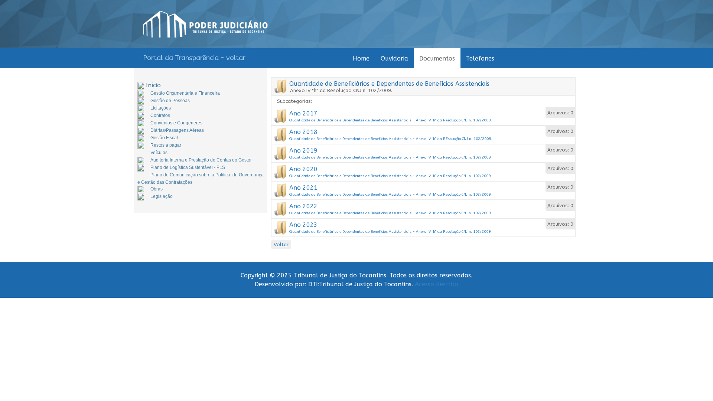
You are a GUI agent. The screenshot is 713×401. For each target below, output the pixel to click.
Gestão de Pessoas (170, 100)
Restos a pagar (165, 145)
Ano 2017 (303, 113)
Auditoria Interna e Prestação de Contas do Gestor (201, 160)
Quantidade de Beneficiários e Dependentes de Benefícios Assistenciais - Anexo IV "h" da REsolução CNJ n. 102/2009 (390, 139)
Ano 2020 (303, 169)
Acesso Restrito (436, 284)
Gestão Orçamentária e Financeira (185, 93)
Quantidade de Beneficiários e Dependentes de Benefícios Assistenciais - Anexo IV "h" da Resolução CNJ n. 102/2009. (390, 120)
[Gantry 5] (205, 24)
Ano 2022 (303, 206)
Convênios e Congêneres (176, 122)
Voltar (281, 244)
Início (153, 85)
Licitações (160, 108)
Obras (156, 189)
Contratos (160, 115)
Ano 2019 (303, 150)
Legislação (161, 196)
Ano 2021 (303, 187)
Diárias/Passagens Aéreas (177, 130)
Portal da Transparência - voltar (194, 58)
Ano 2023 (303, 224)
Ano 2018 (303, 132)
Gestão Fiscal (164, 137)
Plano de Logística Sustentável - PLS (187, 167)
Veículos (158, 152)
